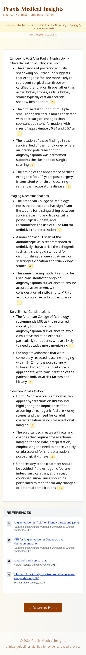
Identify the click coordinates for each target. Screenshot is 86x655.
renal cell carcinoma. (27, 560)
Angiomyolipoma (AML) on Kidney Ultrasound (42, 522)
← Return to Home (43, 607)
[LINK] (75, 522)
